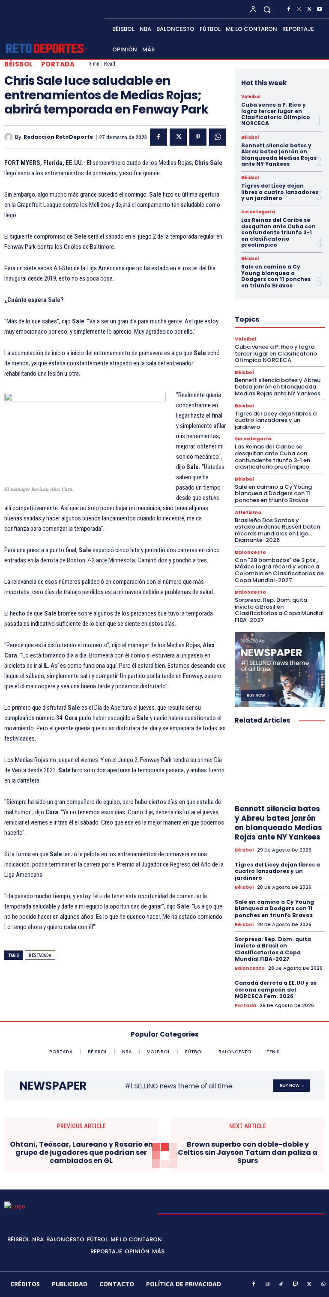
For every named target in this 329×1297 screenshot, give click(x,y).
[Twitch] (296, 1285)
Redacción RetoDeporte (58, 137)
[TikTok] (281, 1285)
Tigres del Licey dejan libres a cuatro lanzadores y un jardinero (279, 192)
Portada (58, 64)
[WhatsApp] (217, 137)
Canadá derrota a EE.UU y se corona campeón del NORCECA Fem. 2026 (276, 989)
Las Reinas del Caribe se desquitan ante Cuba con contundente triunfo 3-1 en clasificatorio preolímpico (278, 232)
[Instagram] (299, 9)
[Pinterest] (197, 137)
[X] (309, 9)
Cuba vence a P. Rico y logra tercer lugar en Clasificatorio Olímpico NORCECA (275, 114)
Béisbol (18, 64)
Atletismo (248, 512)
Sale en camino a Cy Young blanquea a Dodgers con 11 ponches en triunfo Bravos (276, 276)
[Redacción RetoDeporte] (9, 137)
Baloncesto (250, 552)
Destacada (40, 955)
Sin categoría (258, 212)
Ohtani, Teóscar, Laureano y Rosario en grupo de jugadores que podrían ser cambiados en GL (81, 1152)
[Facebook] (289, 9)
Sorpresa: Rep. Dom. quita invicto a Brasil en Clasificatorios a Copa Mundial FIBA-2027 (279, 610)
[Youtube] (319, 9)
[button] (267, 9)
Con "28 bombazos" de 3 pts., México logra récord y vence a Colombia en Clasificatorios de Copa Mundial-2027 (279, 570)
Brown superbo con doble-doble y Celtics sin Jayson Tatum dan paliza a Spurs (247, 1152)
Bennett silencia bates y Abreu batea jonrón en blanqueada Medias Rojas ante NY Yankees (279, 154)
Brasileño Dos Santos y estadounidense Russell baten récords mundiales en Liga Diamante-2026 (277, 530)
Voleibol (250, 97)
